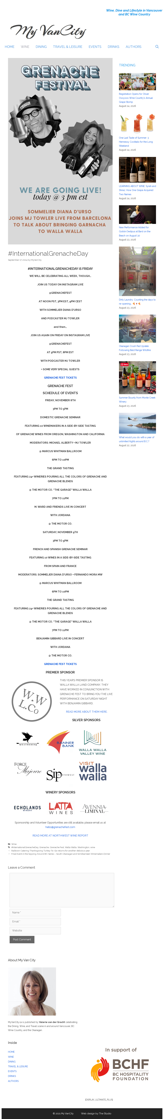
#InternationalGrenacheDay (24, 847)
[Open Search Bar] (157, 47)
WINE (25, 47)
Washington (83, 847)
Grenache (44, 847)
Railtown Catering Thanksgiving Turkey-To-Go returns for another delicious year (50, 850)
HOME (9, 47)
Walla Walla (71, 847)
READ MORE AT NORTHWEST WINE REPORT (60, 835)
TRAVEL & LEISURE (67, 47)
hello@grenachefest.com (60, 827)
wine (92, 847)
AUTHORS (133, 47)
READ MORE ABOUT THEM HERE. (86, 711)
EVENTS (95, 47)
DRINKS (113, 47)
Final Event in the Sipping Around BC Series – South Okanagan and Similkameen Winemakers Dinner (60, 854)
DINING (41, 47)
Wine (13, 844)
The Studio (105, 1113)
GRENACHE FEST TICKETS (60, 377)
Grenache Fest (57, 847)
